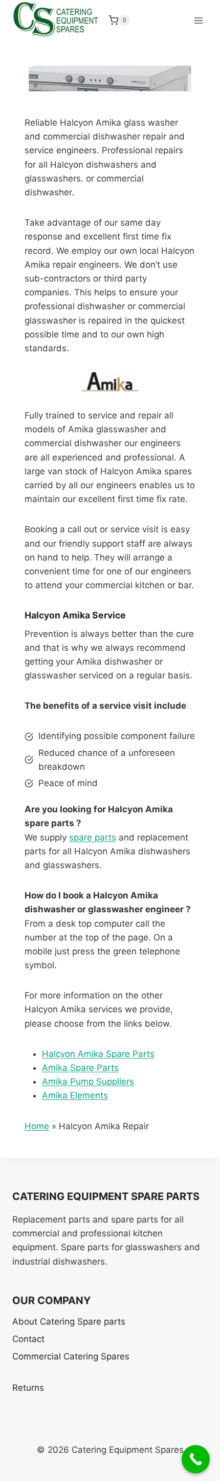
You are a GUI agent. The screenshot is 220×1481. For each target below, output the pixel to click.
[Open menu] (198, 20)
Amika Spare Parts (80, 1068)
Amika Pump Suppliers (88, 1081)
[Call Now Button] (196, 1459)
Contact (28, 1339)
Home (37, 1126)
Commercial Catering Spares (70, 1356)
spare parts (92, 837)
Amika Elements (75, 1095)
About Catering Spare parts (68, 1321)
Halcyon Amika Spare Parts (98, 1054)
